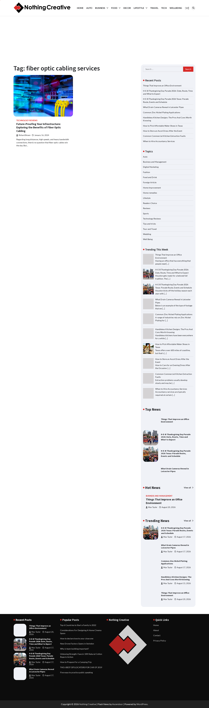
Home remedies (150, 193)
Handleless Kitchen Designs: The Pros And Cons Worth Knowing (176, 578)
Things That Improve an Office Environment (162, 85)
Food (114, 8)
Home (80, 8)
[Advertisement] (104, 37)
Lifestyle (139, 8)
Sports (146, 213)
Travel (154, 8)
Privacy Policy (159, 640)
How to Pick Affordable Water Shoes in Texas (163, 126)
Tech (164, 8)
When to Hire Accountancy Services (159, 141)
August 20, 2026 (169, 507)
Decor (127, 8)
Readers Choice (150, 203)
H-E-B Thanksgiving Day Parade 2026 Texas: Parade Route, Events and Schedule (176, 453)
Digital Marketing (151, 167)
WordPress (142, 704)
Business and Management (154, 162)
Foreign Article (149, 182)
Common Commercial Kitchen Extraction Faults (164, 136)
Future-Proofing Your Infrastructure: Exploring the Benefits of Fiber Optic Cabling (38, 127)
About (156, 630)
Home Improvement (152, 187)
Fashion (146, 172)
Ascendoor (117, 704)
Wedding (147, 234)
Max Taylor (152, 507)
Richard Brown (24, 135)
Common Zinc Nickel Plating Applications (161, 112)
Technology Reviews (26, 120)
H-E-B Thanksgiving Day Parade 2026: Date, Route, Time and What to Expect (176, 437)
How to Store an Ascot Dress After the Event (162, 131)
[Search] (193, 8)
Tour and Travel (150, 229)
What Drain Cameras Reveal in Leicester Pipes (163, 107)
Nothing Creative (87, 704)
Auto (89, 8)
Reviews (146, 208)
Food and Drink (150, 177)
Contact (156, 635)
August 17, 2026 (184, 537)
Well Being (148, 239)
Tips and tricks (149, 224)
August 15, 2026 (184, 583)
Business (100, 8)
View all (187, 487)
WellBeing (176, 8)
